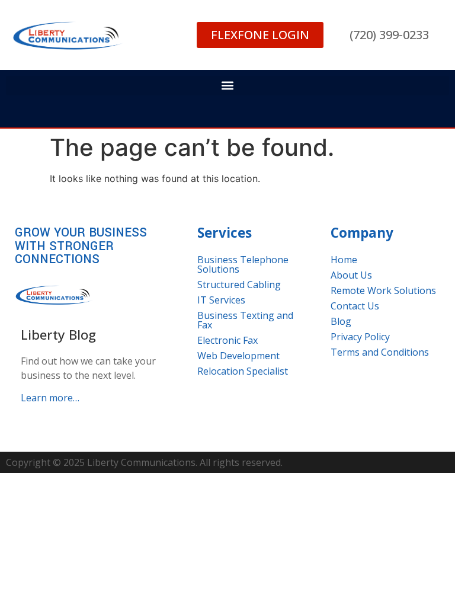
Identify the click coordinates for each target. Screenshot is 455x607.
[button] (227, 85)
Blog (341, 321)
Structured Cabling (239, 284)
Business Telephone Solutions (243, 264)
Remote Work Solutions (383, 290)
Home (344, 259)
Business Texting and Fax (245, 320)
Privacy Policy (360, 336)
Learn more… (50, 397)
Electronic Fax (227, 340)
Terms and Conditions (380, 352)
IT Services (221, 299)
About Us (351, 275)
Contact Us (355, 305)
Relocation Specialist (242, 371)
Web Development (238, 355)
